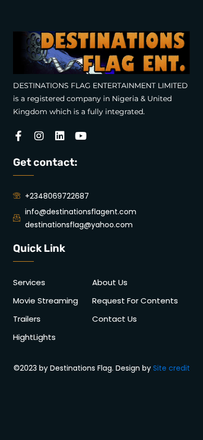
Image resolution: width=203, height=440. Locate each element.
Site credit (171, 368)
